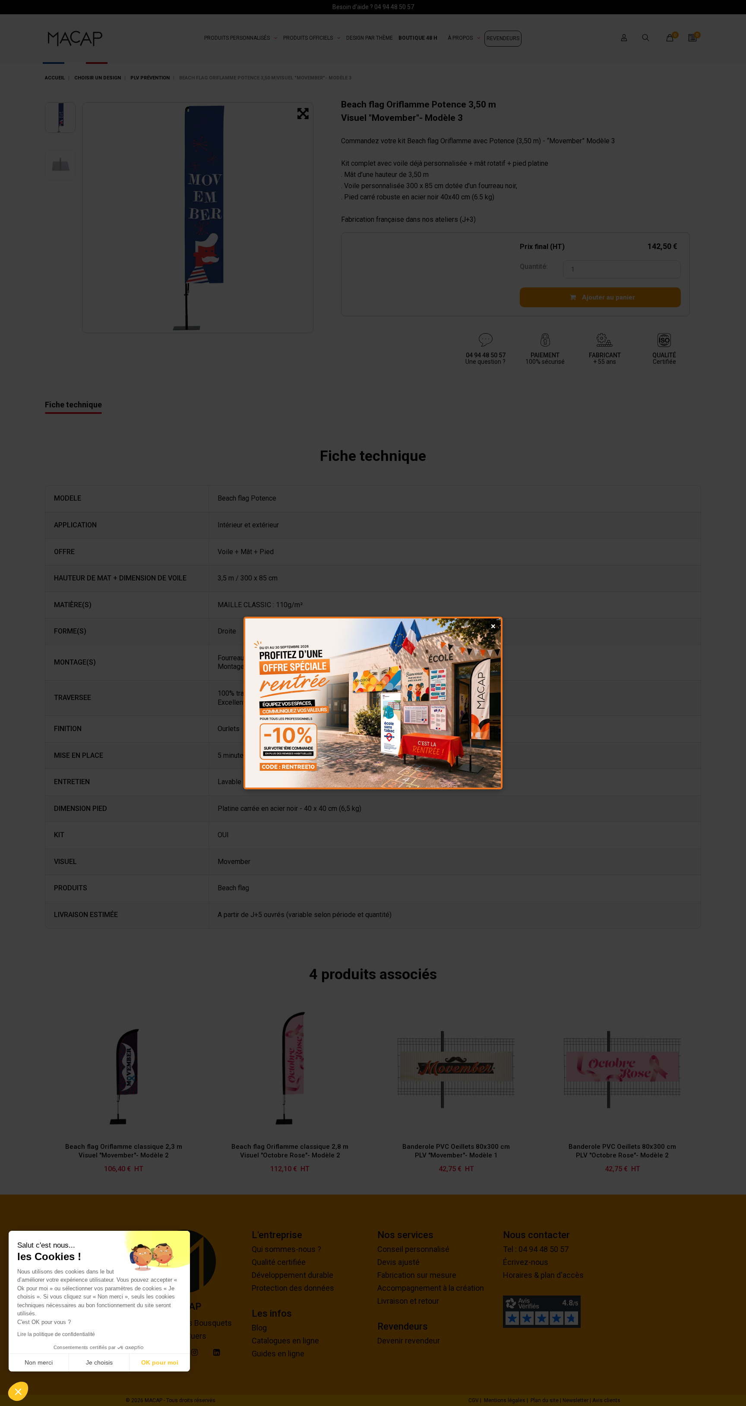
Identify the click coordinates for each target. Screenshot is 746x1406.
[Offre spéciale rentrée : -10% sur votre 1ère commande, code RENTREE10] (373, 703)
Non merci (39, 1362)
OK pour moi (159, 1362)
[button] (18, 1391)
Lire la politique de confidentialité (56, 1334)
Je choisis (99, 1362)
